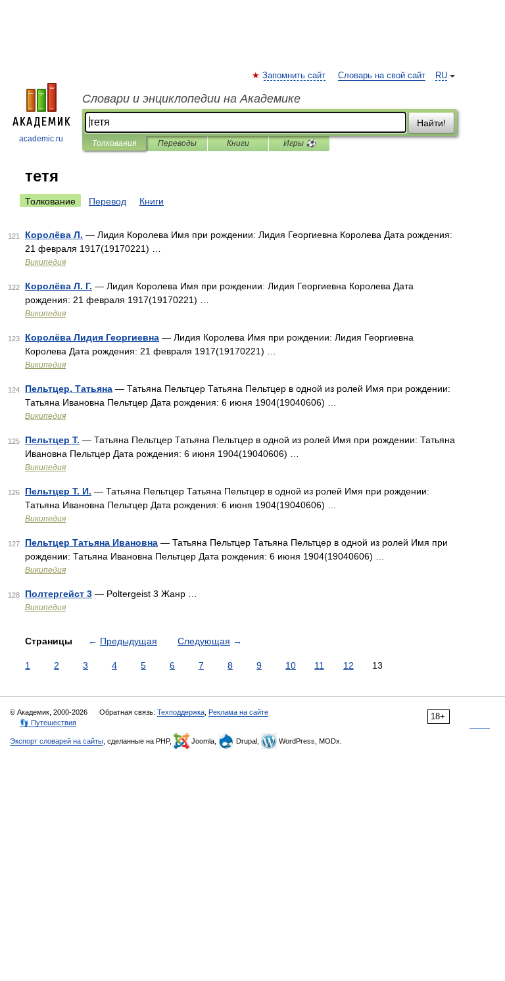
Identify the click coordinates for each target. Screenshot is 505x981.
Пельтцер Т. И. (58, 491)
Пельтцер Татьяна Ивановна (91, 542)
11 (319, 665)
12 (348, 665)
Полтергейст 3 (58, 593)
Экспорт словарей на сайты (56, 741)
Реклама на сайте (238, 712)
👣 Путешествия (48, 723)
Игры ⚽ (299, 143)
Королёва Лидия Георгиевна (92, 337)
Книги (238, 143)
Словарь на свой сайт (381, 75)
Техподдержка (180, 712)
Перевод (107, 201)
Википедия (45, 262)
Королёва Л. (54, 234)
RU (441, 75)
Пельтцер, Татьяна (68, 388)
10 (290, 665)
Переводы (177, 143)
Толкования (114, 143)
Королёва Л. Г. (58, 286)
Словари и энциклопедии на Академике (191, 98)
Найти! (431, 123)
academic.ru (41, 138)
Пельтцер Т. (52, 440)
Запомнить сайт (294, 75)
